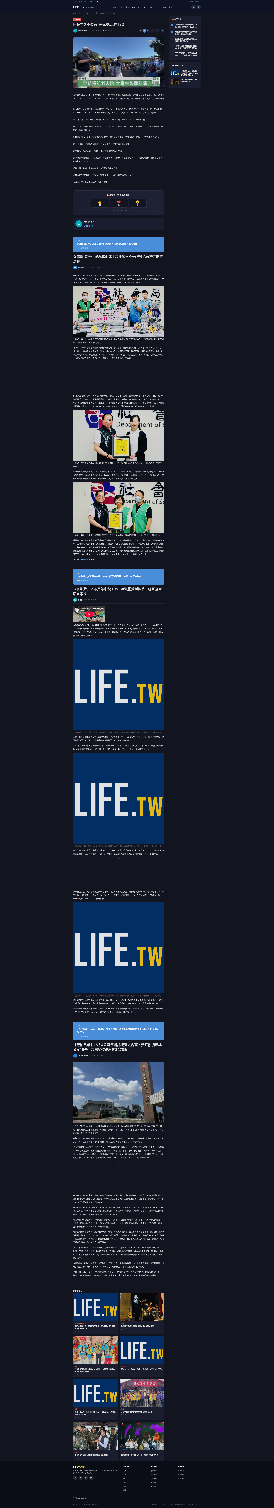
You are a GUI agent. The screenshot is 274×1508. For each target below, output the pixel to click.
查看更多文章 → (89, 226)
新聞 (120, 7)
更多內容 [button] (154, 1466)
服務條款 (83, 1498)
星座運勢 (154, 1478)
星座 (170, 7)
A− (141, 30)
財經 (139, 7)
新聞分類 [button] (126, 1466)
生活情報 (87, 13)
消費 (145, 7)
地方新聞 (154, 1471)
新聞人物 (154, 1482)
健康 (133, 7)
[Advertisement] (118, 379)
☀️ (193, 7)
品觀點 (84, 559)
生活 (127, 7)
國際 (164, 7)
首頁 (114, 7)
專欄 (151, 7)
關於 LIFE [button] (181, 1466)
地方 (158, 7)
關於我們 (190, 2)
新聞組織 (154, 1486)
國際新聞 (154, 1475)
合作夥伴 (181, 1471)
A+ (148, 31)
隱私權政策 (76, 1498)
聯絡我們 (198, 2)
